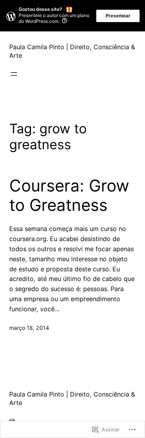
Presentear (118, 16)
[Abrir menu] (14, 74)
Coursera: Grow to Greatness (69, 195)
